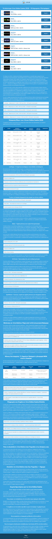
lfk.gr (28, 2)
